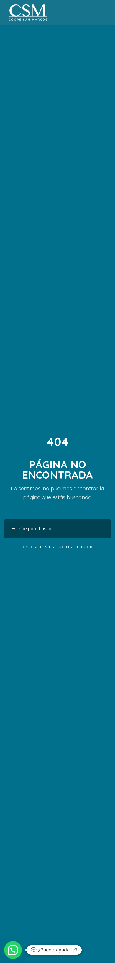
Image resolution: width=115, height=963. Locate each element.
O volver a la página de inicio (57, 546)
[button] (13, 950)
